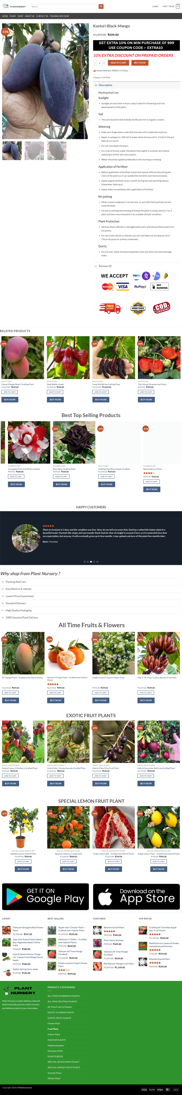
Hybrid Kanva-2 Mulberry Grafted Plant (19, 768)
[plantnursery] (14, 6)
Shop (20, 16)
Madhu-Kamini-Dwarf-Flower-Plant (108, 677)
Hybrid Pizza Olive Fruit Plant (105, 768)
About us (29, 16)
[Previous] (7, 81)
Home (5, 16)
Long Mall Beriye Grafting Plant (106, 384)
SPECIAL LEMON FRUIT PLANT (63, 1061)
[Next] (83, 81)
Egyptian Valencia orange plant (68, 854)
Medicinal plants (56, 1045)
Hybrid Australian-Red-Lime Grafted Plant (156, 768)
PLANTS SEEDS (55, 1056)
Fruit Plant (106, 77)
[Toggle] (96, 85)
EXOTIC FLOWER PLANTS (61, 1012)
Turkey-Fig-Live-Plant (159, 469)
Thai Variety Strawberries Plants (152, 384)
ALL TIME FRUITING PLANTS (62, 1001)
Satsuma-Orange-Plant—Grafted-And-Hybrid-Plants (67, 678)
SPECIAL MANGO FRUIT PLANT (64, 1067)
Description (105, 85)
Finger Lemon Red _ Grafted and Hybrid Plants (113, 854)
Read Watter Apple (55, 384)
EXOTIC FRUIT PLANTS (59, 1018)
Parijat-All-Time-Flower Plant (27, 469)
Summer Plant (54, 1073)
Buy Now (140, 62)
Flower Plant (54, 1023)
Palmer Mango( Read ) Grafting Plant (17, 384)
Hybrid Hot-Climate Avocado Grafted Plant (66, 768)
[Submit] (101, 6)
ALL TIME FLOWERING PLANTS (64, 995)
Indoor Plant (54, 1034)
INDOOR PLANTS (57, 1039)
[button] (155, 6)
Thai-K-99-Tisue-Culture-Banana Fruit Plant (156, 677)
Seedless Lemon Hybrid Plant (23, 854)
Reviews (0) (105, 266)
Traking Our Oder (59, 16)
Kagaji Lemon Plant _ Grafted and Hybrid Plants (159, 854)
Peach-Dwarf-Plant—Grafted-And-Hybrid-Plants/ (123, 470)
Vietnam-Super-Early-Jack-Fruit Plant (76, 469)
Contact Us (42, 16)
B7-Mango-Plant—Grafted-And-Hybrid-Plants (22, 677)
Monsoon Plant (55, 1050)
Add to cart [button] (10, 392)
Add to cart (118, 62)
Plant (13, 16)
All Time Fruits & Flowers (60, 1006)
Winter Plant (54, 1078)
